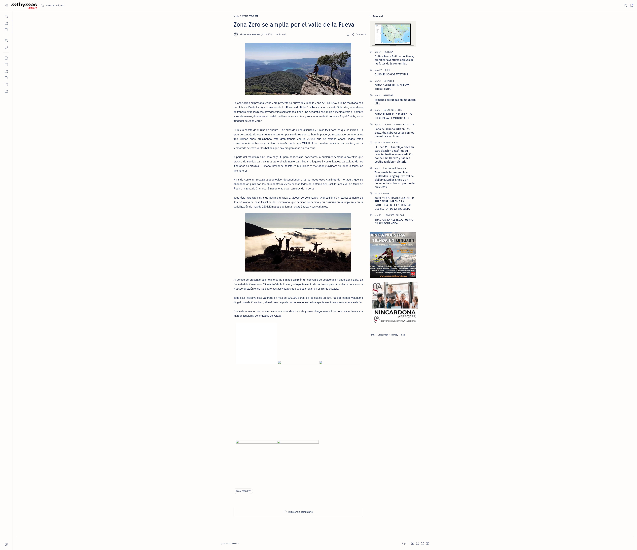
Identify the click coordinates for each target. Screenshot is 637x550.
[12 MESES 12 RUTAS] (394, 215)
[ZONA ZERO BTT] (243, 491)
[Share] (358, 34)
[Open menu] (6, 5)
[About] (6, 40)
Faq (403, 334)
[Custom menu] (6, 58)
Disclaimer (383, 334)
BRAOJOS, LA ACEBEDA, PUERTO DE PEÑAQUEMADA (394, 221)
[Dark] (626, 5)
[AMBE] (386, 193)
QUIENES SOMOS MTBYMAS (391, 74)
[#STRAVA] (389, 52)
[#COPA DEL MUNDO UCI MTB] (399, 124)
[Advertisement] (340, 423)
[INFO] (387, 70)
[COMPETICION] (390, 142)
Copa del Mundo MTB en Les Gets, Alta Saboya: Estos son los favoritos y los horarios (394, 132)
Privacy (394, 334)
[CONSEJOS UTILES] (393, 110)
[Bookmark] (632, 5)
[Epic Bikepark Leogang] (394, 168)
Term (372, 334)
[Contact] (6, 47)
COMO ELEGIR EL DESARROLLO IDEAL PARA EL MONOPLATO (393, 116)
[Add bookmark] (348, 34)
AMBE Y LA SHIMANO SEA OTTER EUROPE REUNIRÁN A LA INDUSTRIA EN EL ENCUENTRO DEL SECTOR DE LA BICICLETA (394, 203)
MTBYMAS (234, 543)
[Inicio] (6, 16)
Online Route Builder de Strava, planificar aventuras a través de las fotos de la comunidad (394, 60)
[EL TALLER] (389, 81)
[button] (412, 543)
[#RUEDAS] (388, 95)
